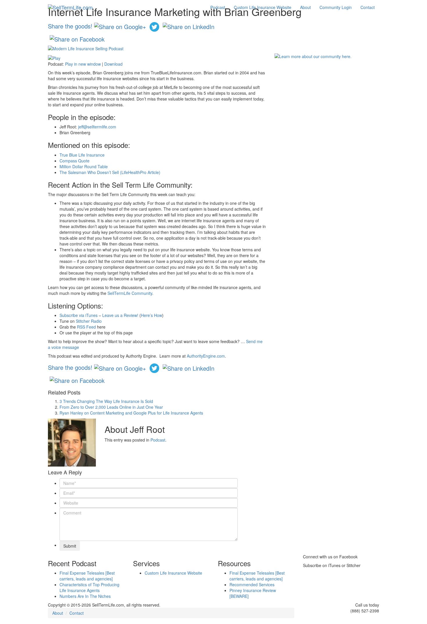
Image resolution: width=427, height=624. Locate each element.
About (305, 7)
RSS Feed (86, 327)
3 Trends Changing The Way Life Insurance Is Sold (106, 401)
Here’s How (151, 315)
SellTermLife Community (129, 293)
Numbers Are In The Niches (85, 596)
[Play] (54, 57)
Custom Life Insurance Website (262, 7)
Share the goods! (70, 25)
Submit (69, 546)
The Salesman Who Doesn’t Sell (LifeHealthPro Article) (110, 172)
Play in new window (83, 64)
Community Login (336, 7)
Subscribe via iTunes (79, 315)
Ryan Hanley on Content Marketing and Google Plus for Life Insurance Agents (131, 413)
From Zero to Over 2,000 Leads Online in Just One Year (111, 407)
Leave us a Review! (120, 315)
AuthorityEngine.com (206, 356)
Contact (367, 7)
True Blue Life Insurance (82, 155)
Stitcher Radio (89, 321)
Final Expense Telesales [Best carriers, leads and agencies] (87, 576)
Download (113, 64)
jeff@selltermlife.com (97, 127)
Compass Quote (74, 161)
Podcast (217, 7)
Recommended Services (251, 584)
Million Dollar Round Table (84, 166)
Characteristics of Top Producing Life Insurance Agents (89, 587)
